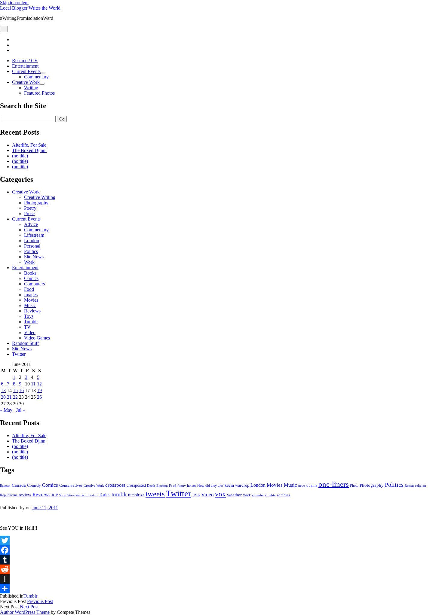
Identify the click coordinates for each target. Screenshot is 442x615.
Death (151, 485)
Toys (28, 316)
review (25, 494)
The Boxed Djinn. (29, 150)
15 (15, 390)
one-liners (333, 484)
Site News (34, 256)
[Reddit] (221, 569)
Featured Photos (39, 93)
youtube (257, 495)
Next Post (29, 606)
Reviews (32, 310)
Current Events (26, 71)
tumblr (119, 494)
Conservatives (70, 485)
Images (31, 294)
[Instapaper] (221, 579)
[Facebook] (221, 550)
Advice (31, 224)
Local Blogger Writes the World (30, 8)
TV (27, 327)
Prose (29, 213)
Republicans (8, 495)
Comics (31, 278)
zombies (283, 495)
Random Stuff (25, 343)
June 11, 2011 (45, 507)
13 (3, 390)
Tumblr (31, 321)
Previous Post (40, 601)
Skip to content (14, 2)
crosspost (115, 485)
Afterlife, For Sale (29, 145)
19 (39, 390)
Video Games (37, 337)
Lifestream (34, 235)
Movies (31, 300)
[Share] (221, 588)
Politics (31, 251)
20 (3, 397)
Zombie (270, 495)
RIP (55, 495)
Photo (354, 485)
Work (29, 262)
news (301, 485)
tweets (155, 494)
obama (311, 485)
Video (29, 332)
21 (9, 397)
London (31, 240)
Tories (104, 494)
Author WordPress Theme (25, 612)
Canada (19, 485)
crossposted (136, 485)
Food (29, 289)
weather (234, 494)
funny (181, 485)
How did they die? (210, 485)
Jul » (20, 410)
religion (420, 485)
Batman (5, 485)
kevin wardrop (237, 485)
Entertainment (25, 66)
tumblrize (136, 494)
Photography (36, 202)
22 (15, 397)
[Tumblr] (221, 560)
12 (39, 383)
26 (39, 397)
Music (30, 305)
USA (196, 495)
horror (191, 485)
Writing (31, 87)
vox (220, 494)
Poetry (30, 208)
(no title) (20, 155)
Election (162, 485)
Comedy (34, 485)
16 (21, 390)
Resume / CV (25, 60)
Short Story (67, 495)
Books (30, 273)
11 (33, 383)
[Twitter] (221, 540)
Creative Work (26, 82)
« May (6, 410)
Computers (34, 283)
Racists (409, 485)
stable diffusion (86, 495)
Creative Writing (39, 197)
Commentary (36, 76)
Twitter (19, 354)
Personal (32, 245)
